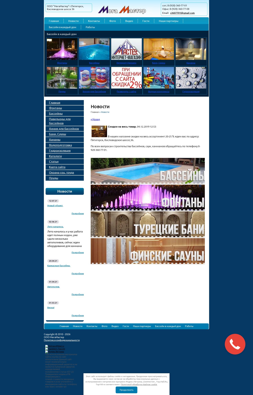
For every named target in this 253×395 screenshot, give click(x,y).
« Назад (95, 119)
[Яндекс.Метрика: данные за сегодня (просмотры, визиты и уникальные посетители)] (54, 351)
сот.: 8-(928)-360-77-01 (174, 5)
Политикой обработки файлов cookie (139, 384)
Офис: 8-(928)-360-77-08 (175, 9)
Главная (95, 112)
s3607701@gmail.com (182, 13)
